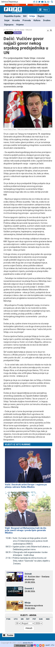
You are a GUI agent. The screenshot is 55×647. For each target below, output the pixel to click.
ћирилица (13, 2)
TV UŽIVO (15, 5)
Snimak (28, 574)
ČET (27, 619)
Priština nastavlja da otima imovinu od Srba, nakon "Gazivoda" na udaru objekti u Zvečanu (28, 561)
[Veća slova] (51, 30)
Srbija (32, 16)
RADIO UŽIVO (38, 5)
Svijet (6, 20)
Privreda (27, 20)
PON (8, 619)
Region (41, 16)
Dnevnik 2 (29, 588)
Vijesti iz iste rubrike (17, 444)
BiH (25, 16)
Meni (45, 9)
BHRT (48, 645)
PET (34, 619)
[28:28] (15, 605)
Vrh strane (21, 645)
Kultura (37, 20)
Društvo (46, 20)
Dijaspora (8, 25)
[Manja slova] (48, 30)
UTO (15, 619)
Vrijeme (20, 25)
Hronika (16, 20)
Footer (10, 635)
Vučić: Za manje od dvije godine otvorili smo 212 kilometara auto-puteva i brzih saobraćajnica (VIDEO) (27, 541)
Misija (27, 603)
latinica (4, 2)
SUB (41, 619)
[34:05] (15, 591)
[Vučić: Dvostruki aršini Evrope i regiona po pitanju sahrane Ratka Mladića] (28, 464)
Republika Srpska (12, 16)
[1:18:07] (15, 576)
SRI (22, 619)
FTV (52, 645)
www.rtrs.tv (28, 643)
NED (48, 619)
